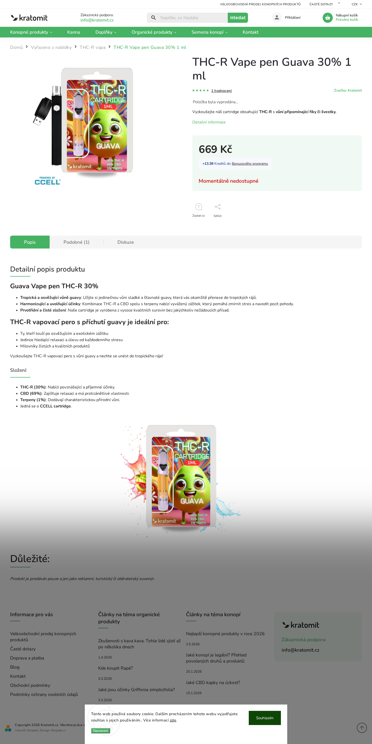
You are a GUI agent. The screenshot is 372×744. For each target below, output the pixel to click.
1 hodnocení (221, 90)
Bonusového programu (250, 163)
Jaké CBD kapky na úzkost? (213, 682)
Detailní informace (209, 122)
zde (173, 720)
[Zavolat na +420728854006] (103, 20)
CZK (355, 4)
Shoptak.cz (58, 730)
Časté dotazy (321, 4)
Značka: (348, 90)
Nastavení (100, 731)
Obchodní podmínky (30, 685)
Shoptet (32, 730)
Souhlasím (265, 717)
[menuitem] (35, 32)
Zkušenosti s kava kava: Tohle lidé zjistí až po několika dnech (139, 644)
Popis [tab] (30, 242)
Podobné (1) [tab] (77, 242)
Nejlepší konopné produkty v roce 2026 (225, 634)
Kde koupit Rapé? (115, 668)
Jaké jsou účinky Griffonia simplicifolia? (136, 690)
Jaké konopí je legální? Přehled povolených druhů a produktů (216, 658)
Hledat (238, 17)
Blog (14, 667)
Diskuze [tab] (125, 242)
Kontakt (18, 676)
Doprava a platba (27, 658)
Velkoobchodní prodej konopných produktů (260, 4)
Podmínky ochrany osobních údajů (44, 694)
